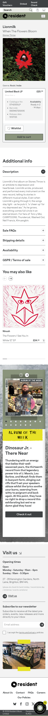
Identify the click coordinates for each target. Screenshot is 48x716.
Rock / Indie (15, 85)
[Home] (14, 16)
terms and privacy (27, 632)
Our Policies (24, 697)
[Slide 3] (13, 358)
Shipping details (13, 240)
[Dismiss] (45, 703)
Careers (41, 692)
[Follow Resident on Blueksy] (14, 704)
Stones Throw (9, 35)
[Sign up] (41, 624)
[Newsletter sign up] (40, 707)
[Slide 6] (26, 358)
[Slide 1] (5, 358)
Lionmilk (9, 27)
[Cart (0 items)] (43, 10)
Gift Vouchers (7, 3)
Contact (20, 692)
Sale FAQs (9, 230)
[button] (24, 340)
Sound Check (34, 3)
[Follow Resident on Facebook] (21, 704)
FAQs (31, 692)
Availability (10, 250)
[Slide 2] (9, 358)
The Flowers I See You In (15, 335)
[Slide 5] (22, 358)
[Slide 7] (30, 358)
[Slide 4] (17, 358)
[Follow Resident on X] (33, 704)
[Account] (37, 10)
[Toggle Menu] (43, 16)
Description (11, 171)
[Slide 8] (35, 358)
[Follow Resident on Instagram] (27, 704)
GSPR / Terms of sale (16, 260)
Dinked (23, 4)
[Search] (29, 10)
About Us (8, 692)
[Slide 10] (43, 358)
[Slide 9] (39, 358)
